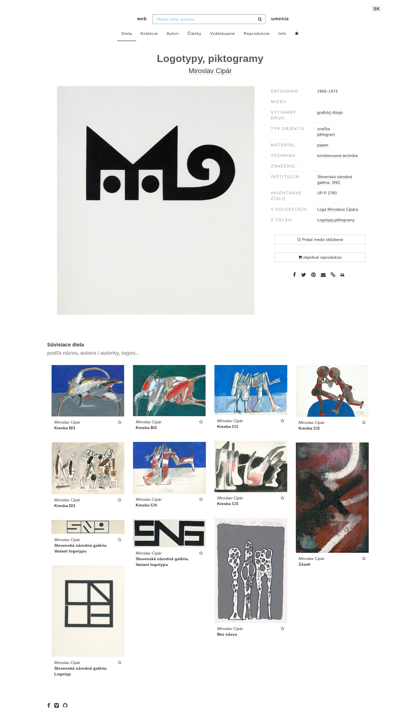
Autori (173, 33)
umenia (280, 18)
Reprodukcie (257, 33)
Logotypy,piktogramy (336, 220)
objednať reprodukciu (322, 257)
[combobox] (209, 19)
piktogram (326, 134)
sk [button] (376, 8)
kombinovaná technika (337, 155)
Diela (126, 33)
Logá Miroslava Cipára (337, 209)
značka (323, 128)
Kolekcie (149, 33)
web (142, 18)
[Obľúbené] (297, 33)
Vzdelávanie (222, 33)
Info (282, 33)
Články (194, 33)
